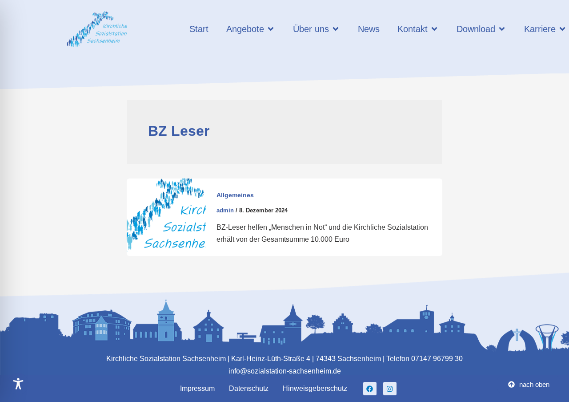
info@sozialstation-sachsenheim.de (284, 371)
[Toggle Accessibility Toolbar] (18, 383)
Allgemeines (235, 195)
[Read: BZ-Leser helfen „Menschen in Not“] (166, 216)
